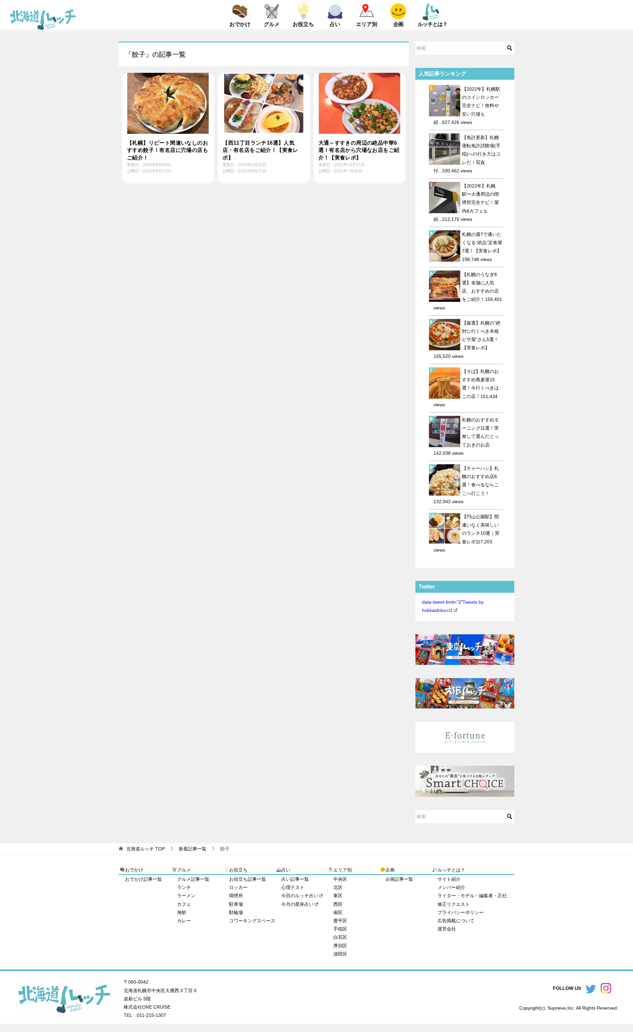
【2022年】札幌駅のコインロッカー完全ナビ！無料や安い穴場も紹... (467, 105)
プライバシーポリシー (460, 912)
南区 (338, 912)
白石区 (340, 937)
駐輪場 (236, 912)
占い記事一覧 (295, 879)
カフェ (184, 904)
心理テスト (292, 887)
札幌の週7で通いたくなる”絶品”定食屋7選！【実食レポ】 (484, 242)
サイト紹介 (449, 879)
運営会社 (446, 929)
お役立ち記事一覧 (247, 879)
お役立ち (303, 24)
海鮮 (181, 912)
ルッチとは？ (432, 24)
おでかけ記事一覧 (143, 879)
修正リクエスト (453, 904)
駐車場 (236, 904)
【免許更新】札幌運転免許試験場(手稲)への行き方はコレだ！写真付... (467, 154)
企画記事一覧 (399, 879)
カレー (184, 920)
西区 (338, 904)
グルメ (272, 24)
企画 (398, 24)
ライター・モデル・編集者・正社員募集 (475, 895)
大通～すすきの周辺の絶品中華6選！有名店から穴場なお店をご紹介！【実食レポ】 (359, 150)
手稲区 (340, 929)
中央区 (340, 879)
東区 (338, 895)
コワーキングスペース (252, 920)
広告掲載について (455, 920)
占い (335, 24)
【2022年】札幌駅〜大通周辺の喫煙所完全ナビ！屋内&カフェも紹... (466, 202)
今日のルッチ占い (299, 895)
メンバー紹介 (451, 887)
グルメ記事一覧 (193, 879)
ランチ (184, 887)
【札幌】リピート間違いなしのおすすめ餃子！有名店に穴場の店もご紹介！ (167, 150)
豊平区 (340, 920)
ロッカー (238, 887)
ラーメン (186, 895)
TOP (145, 848)
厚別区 (340, 945)
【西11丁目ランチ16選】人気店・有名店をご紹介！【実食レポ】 (260, 150)
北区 (338, 887)
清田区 (340, 954)
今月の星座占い (297, 904)
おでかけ (240, 24)
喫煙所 (236, 895)
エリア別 (366, 24)
